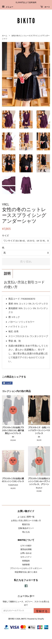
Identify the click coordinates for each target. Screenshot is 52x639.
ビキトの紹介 (26, 545)
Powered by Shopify (35, 619)
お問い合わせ (26, 553)
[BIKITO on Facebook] (26, 586)
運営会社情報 (26, 549)
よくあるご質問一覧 (26, 517)
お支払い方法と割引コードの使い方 (24, 285)
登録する (42, 611)
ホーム (4, 36)
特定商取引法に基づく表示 (26, 572)
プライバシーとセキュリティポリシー (26, 568)
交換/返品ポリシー (26, 528)
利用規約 (26, 561)
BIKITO (23, 619)
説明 (7, 273)
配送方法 (26, 524)
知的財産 (26, 564)
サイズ (5, 235)
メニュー (9, 7)
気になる (26, 532)
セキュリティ (26, 557)
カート (47, 7)
